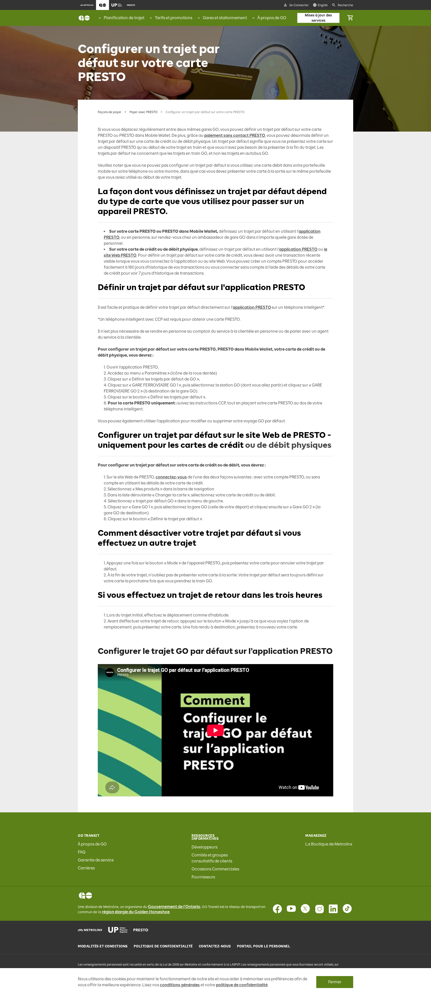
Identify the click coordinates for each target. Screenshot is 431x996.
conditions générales (180, 985)
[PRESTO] (140, 930)
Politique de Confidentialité (163, 946)
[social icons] (85, 895)
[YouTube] (291, 909)
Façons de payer (109, 112)
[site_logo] (84, 18)
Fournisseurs (203, 877)
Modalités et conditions (103, 946)
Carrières (86, 868)
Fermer (334, 982)
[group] (121, 18)
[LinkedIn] (333, 909)
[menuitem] (87, 5)
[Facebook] (277, 909)
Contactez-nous (215, 946)
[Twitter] (305, 909)
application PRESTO (298, 249)
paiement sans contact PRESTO (234, 135)
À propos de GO (92, 844)
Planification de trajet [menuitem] (124, 17)
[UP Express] (117, 930)
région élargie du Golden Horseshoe (136, 912)
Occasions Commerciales (215, 869)
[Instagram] (319, 909)
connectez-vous (171, 477)
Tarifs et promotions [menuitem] (173, 17)
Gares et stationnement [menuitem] (225, 17)
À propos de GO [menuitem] (271, 17)
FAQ (82, 852)
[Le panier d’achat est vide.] (350, 18)
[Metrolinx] (90, 930)
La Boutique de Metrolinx (328, 844)
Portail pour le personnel (263, 946)
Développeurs (204, 847)
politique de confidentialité (242, 985)
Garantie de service (96, 860)
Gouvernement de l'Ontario (174, 906)
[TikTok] (347, 909)
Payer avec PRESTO (143, 112)
